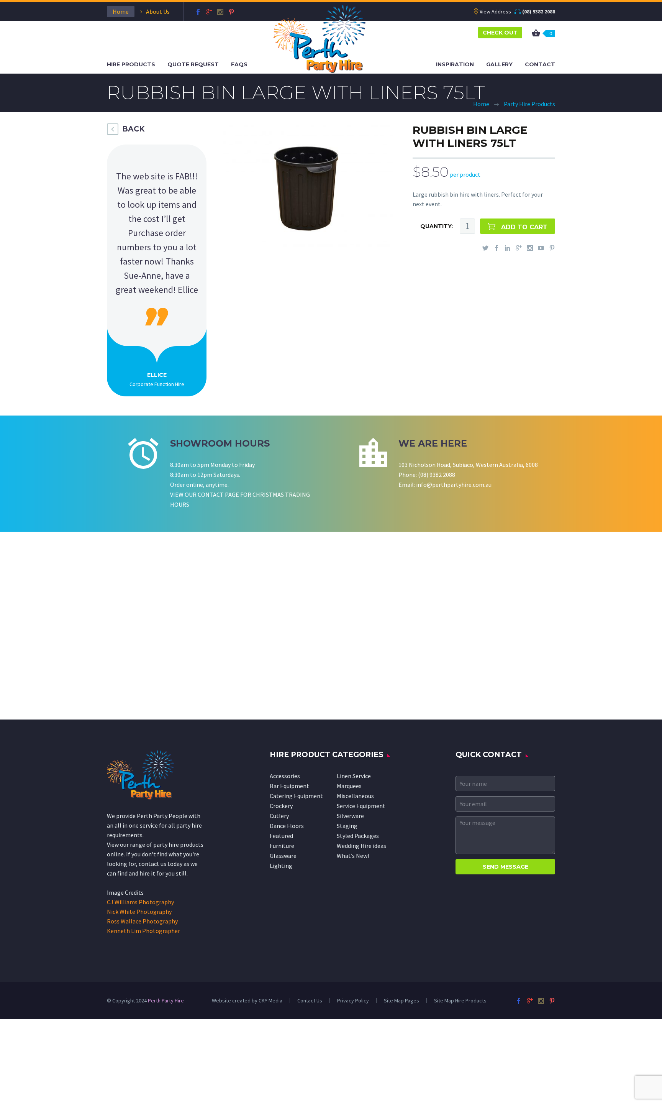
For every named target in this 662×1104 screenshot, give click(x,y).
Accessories (285, 776)
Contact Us (309, 1000)
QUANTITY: (436, 226)
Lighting (281, 865)
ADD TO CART (524, 227)
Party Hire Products (529, 104)
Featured (281, 836)
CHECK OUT (500, 32)
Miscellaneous (355, 796)
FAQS (239, 64)
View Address (495, 11)
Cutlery (279, 816)
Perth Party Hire (166, 1000)
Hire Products (131, 64)
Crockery (281, 806)
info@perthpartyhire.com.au (454, 484)
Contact (540, 64)
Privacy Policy (353, 1000)
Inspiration (455, 64)
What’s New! (353, 855)
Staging (347, 826)
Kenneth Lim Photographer (143, 931)
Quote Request (193, 64)
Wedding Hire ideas (361, 845)
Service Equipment (361, 806)
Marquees (349, 786)
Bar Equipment (289, 786)
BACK (133, 129)
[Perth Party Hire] (319, 38)
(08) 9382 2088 (538, 11)
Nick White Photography (139, 911)
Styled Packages (358, 836)
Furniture (282, 845)
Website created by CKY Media (247, 1000)
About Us (158, 11)
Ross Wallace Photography (142, 921)
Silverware (350, 816)
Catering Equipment (296, 796)
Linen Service (354, 776)
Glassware (283, 855)
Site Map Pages (401, 1000)
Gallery (499, 64)
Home (121, 11)
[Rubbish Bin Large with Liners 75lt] (308, 185)
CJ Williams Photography (140, 902)
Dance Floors (287, 826)
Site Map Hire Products (460, 1000)
